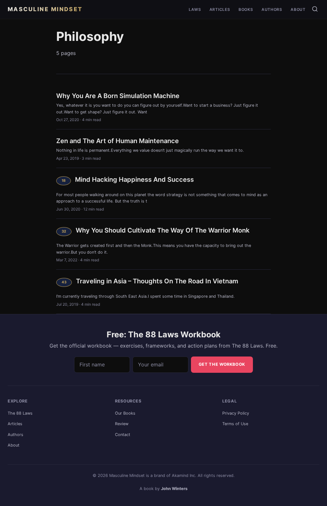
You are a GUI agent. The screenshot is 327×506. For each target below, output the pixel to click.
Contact (122, 434)
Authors (272, 9)
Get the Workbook (222, 364)
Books (246, 9)
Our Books (125, 413)
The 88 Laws (20, 413)
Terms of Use (235, 423)
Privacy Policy (235, 413)
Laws (195, 9)
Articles (219, 9)
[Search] (314, 8)
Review (121, 423)
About (298, 9)
